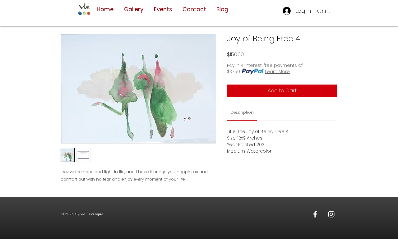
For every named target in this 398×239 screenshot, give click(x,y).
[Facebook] (315, 214)
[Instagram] (331, 214)
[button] (328, 11)
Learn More (277, 71)
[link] (242, 112)
